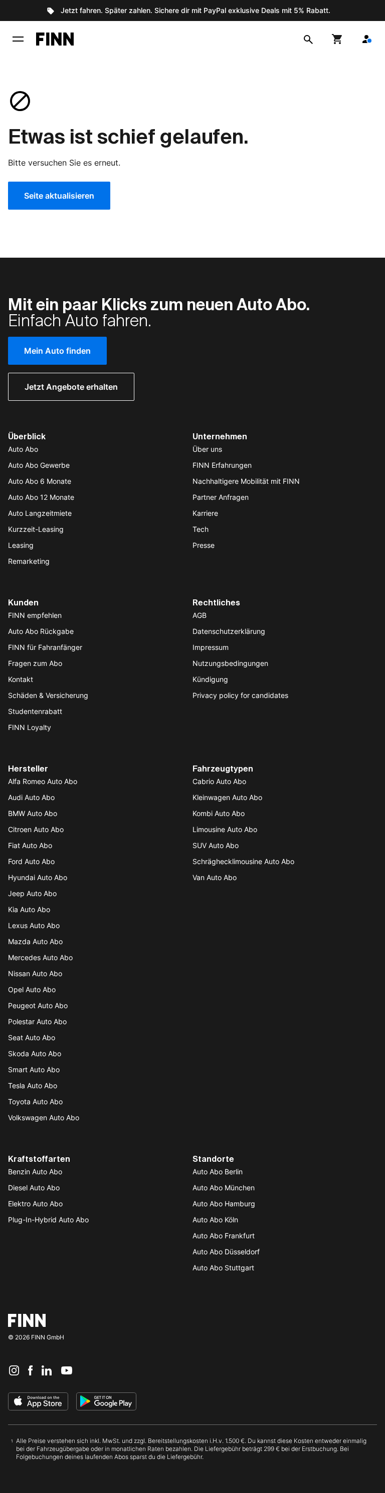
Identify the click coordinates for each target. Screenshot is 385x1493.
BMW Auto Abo (32, 813)
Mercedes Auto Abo (40, 957)
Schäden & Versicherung (48, 695)
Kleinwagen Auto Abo (227, 797)
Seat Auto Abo (31, 1037)
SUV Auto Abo (215, 845)
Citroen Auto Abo (36, 829)
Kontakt (20, 679)
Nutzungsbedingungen (230, 663)
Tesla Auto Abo (32, 1085)
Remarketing (29, 561)
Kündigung (210, 679)
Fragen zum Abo (35, 663)
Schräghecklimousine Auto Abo (243, 861)
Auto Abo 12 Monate (41, 497)
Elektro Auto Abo (35, 1203)
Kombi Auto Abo (218, 813)
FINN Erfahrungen (222, 465)
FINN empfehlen (35, 615)
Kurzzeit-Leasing (36, 529)
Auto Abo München (223, 1187)
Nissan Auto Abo (35, 973)
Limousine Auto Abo (224, 829)
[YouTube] (67, 1369)
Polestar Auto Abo (37, 1021)
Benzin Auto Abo (35, 1171)
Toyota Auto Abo (35, 1101)
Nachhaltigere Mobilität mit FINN (246, 481)
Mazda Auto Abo (35, 941)
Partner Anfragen (220, 497)
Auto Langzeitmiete (40, 513)
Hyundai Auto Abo (37, 877)
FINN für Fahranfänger (45, 647)
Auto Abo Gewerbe (39, 465)
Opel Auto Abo (32, 989)
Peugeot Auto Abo (38, 1005)
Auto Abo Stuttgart (223, 1267)
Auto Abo (23, 449)
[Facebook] (30, 1369)
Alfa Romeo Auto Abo (42, 781)
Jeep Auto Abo (32, 893)
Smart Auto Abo (34, 1069)
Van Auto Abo (214, 877)
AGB (199, 615)
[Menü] (18, 39)
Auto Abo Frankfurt (223, 1235)
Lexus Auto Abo (34, 925)
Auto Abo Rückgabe (41, 631)
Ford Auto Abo (31, 861)
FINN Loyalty (29, 727)
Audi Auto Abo (31, 797)
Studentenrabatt (35, 711)
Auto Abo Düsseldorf (226, 1251)
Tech (200, 529)
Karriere (205, 513)
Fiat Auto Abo (30, 845)
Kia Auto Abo (29, 909)
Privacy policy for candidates (240, 695)
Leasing (21, 545)
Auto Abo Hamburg (223, 1203)
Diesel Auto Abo (34, 1187)
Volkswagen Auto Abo (43, 1117)
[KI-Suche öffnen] (308, 39)
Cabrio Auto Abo (219, 781)
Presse (203, 545)
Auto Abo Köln (215, 1219)
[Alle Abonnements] (366, 39)
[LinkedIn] (47, 1369)
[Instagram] (14, 1369)
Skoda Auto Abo (34, 1053)
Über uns (207, 449)
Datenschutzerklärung (228, 631)
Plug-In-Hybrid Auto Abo (48, 1219)
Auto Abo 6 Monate (39, 481)
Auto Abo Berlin (217, 1171)
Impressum (210, 647)
